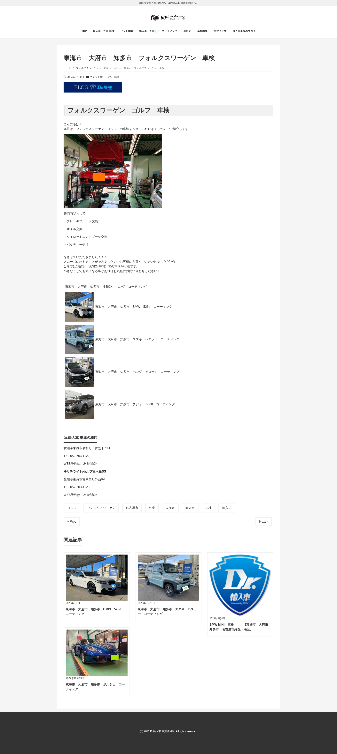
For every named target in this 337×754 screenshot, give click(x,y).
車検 (116, 77)
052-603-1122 (80, 456)
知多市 (190, 508)
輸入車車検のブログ (244, 31)
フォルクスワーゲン (101, 77)
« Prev (71, 521)
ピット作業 (126, 31)
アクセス (221, 31)
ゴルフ (72, 508)
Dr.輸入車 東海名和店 (162, 731)
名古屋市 (132, 508)
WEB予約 (70, 463)
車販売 (187, 31)
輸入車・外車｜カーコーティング (158, 31)
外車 (152, 508)
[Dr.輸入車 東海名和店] (168, 16)
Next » (263, 521)
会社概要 (202, 31)
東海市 (170, 508)
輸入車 (226, 508)
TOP (84, 31)
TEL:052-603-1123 (77, 487)
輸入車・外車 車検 (103, 31)
